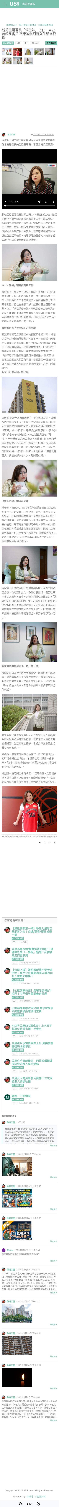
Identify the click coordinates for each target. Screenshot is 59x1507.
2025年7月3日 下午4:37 (29, 1036)
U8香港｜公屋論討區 (36, 1496)
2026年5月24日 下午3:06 (29, 1001)
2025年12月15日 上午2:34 (29, 1103)
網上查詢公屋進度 (27, 25)
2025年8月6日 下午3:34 (29, 1018)
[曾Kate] (3, 1250)
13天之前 (23, 942)
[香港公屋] (7, 930)
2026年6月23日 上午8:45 (29, 983)
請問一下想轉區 (21, 1096)
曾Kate (10, 1250)
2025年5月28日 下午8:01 (29, 1071)
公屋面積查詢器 (45, 25)
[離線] (5, 134)
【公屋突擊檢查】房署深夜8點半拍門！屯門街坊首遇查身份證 (32, 992)
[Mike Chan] (7, 1097)
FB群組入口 (11, 25)
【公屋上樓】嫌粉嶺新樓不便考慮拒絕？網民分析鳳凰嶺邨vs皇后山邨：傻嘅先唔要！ (32, 973)
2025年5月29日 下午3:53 (29, 1054)
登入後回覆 (51, 43)
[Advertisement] (29, 102)
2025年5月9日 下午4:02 (29, 1089)
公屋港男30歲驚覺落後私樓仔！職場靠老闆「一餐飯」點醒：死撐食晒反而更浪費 (32, 952)
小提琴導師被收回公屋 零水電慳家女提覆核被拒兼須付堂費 (32, 1010)
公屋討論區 (28, 4)
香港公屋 (11, 134)
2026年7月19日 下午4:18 (29, 963)
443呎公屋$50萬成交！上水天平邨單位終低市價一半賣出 (32, 1027)
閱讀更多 (53, 1145)
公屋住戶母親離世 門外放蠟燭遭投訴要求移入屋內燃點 (32, 1062)
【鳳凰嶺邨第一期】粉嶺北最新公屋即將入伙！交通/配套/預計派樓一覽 (32, 931)
